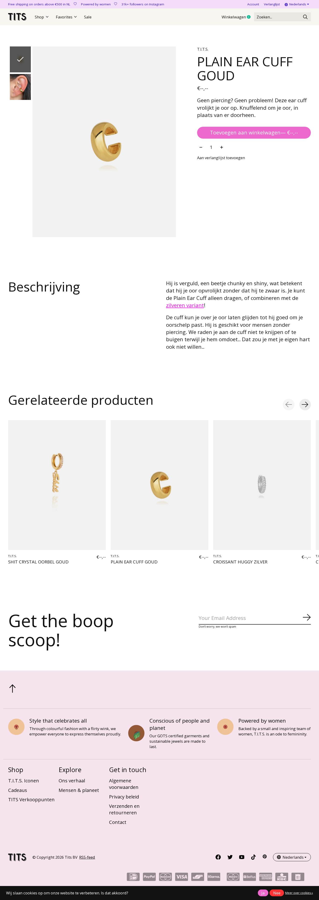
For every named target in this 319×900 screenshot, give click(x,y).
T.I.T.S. (202, 49)
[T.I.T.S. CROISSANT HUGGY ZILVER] (262, 485)
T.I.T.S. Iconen (23, 780)
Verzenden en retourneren (124, 809)
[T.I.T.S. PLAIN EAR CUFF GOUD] (159, 485)
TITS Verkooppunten (31, 799)
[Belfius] (249, 878)
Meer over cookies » (299, 893)
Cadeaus (17, 790)
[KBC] (281, 878)
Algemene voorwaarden (123, 783)
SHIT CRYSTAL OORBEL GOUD (38, 562)
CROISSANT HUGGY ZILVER (240, 562)
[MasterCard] (165, 878)
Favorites (64, 17)
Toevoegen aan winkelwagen (254, 132)
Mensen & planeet (79, 790)
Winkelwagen (238, 17)
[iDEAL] (133, 878)
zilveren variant (185, 305)
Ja (263, 893)
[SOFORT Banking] (213, 878)
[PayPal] (149, 878)
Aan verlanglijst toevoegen (221, 157)
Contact (117, 822)
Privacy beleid (124, 796)
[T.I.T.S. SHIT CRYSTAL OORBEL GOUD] (57, 485)
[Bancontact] (197, 878)
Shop (39, 17)
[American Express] (265, 878)
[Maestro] (233, 878)
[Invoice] (297, 878)
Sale (88, 17)
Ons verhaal (72, 780)
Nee (276, 893)
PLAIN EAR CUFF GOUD (134, 562)
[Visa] (181, 878)
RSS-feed (87, 857)
